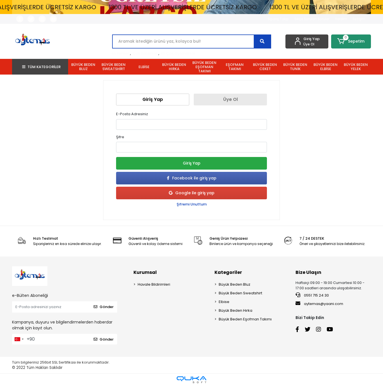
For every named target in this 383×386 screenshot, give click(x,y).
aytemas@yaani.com (323, 303)
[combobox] (18, 339)
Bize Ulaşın (308, 272)
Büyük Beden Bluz (234, 284)
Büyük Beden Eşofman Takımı (245, 319)
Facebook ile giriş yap (194, 178)
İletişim (359, 19)
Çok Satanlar (145, 53)
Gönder (107, 306)
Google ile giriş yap (194, 193)
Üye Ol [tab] (230, 99)
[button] (351, 41)
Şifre (120, 137)
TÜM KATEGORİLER (44, 67)
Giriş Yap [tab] (152, 99)
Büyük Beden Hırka (235, 310)
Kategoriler (228, 272)
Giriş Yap (191, 163)
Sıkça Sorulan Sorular (311, 19)
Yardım (341, 19)
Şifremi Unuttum (192, 204)
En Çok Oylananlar (178, 53)
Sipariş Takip (278, 19)
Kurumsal (145, 272)
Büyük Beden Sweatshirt (240, 293)
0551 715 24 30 (316, 295)
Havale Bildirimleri (154, 284)
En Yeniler (120, 53)
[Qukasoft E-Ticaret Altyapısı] (191, 379)
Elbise (224, 301)
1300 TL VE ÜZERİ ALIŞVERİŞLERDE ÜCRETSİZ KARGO (183, 7)
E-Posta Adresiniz (132, 114)
